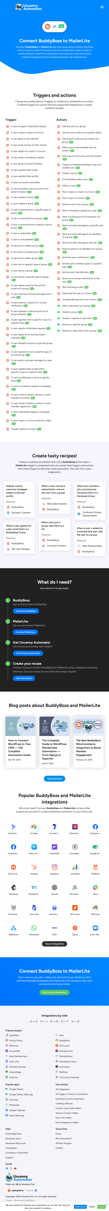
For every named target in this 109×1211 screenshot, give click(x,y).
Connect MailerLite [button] (25, 632)
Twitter (11, 1168)
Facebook (7, 1168)
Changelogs (11, 1148)
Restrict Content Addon (67, 1113)
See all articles (54, 778)
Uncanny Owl (28, 1184)
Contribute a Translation (16, 1152)
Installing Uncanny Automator (70, 1099)
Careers (59, 1148)
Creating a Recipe (64, 1103)
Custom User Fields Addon (68, 1108)
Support (9, 1157)
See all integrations (54, 944)
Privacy (8, 1200)
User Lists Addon (64, 1117)
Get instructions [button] (24, 678)
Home (58, 1133)
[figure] (7, 126)
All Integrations (63, 1089)
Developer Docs (13, 1138)
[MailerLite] (61, 26)
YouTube (15, 1168)
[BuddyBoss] (47, 26)
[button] (102, 7)
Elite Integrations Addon (67, 1122)
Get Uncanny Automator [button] (28, 653)
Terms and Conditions (24, 1200)
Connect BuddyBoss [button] (26, 611)
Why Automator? (64, 1138)
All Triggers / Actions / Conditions (72, 1094)
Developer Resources (15, 1143)
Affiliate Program (64, 1143)
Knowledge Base (13, 1133)
